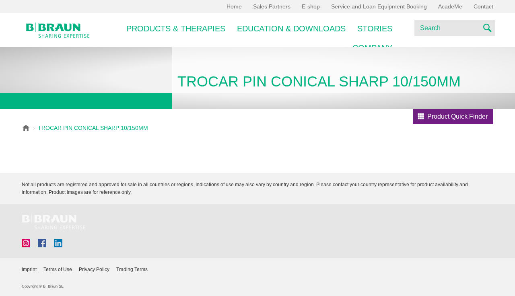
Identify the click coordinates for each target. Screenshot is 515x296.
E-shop (311, 6)
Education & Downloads (291, 28)
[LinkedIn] (58, 243)
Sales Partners (271, 6)
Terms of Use (57, 269)
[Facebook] (42, 243)
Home (234, 6)
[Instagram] (26, 243)
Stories (374, 28)
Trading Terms (132, 269)
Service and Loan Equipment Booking (379, 6)
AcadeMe (450, 6)
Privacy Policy (94, 269)
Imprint (29, 269)
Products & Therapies (175, 28)
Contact (483, 6)
